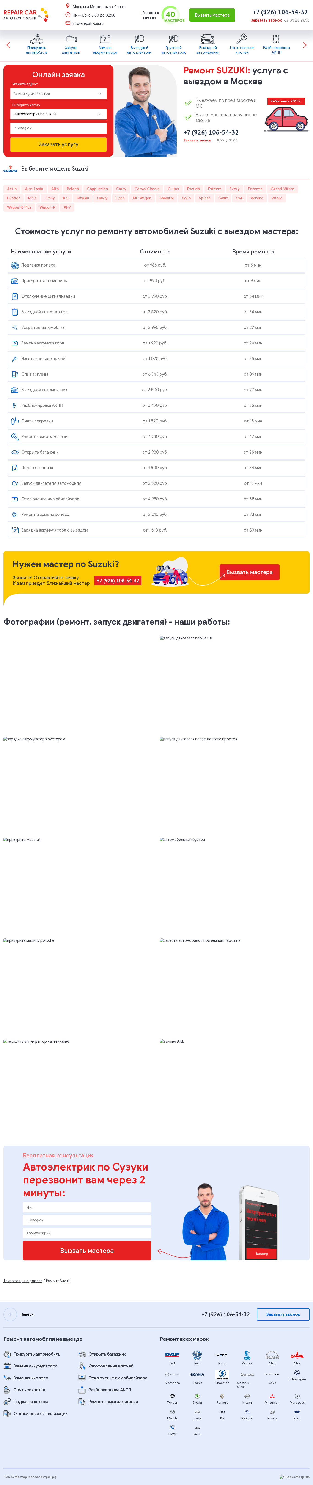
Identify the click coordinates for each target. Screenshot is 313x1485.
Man (272, 1363)
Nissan (247, 1403)
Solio (186, 198)
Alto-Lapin (34, 189)
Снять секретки (29, 1389)
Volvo (272, 1383)
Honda (272, 1418)
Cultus (173, 189)
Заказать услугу (58, 144)
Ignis (32, 198)
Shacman (222, 1383)
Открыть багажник (107, 1354)
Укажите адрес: (25, 84)
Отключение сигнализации (41, 1413)
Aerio (12, 189)
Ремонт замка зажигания (113, 1401)
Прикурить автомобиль (37, 1354)
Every (235, 189)
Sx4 (239, 198)
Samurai (166, 198)
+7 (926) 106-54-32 (280, 12)
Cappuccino (97, 189)
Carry (121, 189)
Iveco (222, 1363)
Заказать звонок (266, 20)
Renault (222, 1403)
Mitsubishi (272, 1403)
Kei (66, 198)
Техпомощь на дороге (22, 1281)
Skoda (197, 1403)
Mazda (172, 1418)
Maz (297, 1363)
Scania (197, 1383)
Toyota (172, 1403)
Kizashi (83, 198)
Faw (197, 1363)
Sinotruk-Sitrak (243, 1385)
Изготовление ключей (110, 1366)
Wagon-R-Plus (19, 207)
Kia (222, 1418)
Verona (257, 198)
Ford (297, 1418)
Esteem (214, 189)
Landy (102, 198)
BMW (172, 1434)
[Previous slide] (8, 46)
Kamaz (247, 1363)
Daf (172, 1363)
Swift (223, 198)
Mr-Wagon (142, 198)
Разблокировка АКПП (109, 1389)
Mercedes (172, 1383)
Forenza (255, 189)
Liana (120, 198)
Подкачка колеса (31, 1401)
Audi (197, 1434)
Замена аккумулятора (36, 1366)
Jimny (49, 198)
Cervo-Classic (147, 189)
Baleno (73, 189)
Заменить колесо (31, 1377)
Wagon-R (47, 207)
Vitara (277, 198)
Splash (204, 198)
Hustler (13, 198)
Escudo (193, 189)
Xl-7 (67, 207)
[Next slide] (305, 46)
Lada (197, 1418)
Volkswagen (297, 1379)
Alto (55, 189)
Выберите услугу (26, 105)
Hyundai (247, 1418)
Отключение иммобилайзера (117, 1377)
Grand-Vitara (282, 189)
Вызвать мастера (212, 15)
